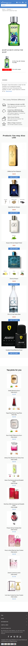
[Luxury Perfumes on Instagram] (17, 637)
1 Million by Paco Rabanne (14, 171)
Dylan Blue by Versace (14, 207)
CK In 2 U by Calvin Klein (14, 314)
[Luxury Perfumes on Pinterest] (13, 637)
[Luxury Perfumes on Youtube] (20, 637)
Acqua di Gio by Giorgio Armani (14, 242)
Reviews (4, 80)
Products (9, 9)
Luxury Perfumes (12, 639)
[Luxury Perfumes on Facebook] (8, 637)
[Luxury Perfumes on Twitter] (10, 637)
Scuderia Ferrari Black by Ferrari (14, 350)
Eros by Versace (14, 278)
